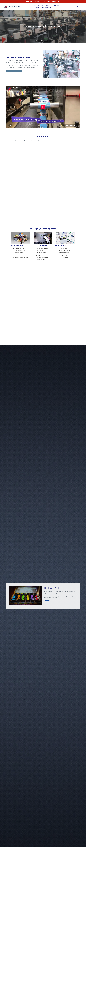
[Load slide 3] (41, 40)
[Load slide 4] (42, 40)
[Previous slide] (36, 40)
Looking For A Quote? (14, 70)
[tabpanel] (43, 26)
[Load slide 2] (40, 40)
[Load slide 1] (39, 40)
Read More (47, 600)
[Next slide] (46, 40)
